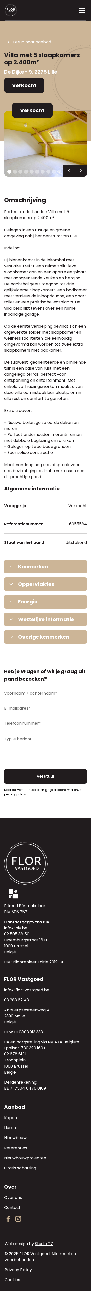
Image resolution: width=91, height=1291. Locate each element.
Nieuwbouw (15, 1138)
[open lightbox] (45, 144)
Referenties (15, 1148)
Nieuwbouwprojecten (25, 1158)
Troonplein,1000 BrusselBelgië (16, 1066)
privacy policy (15, 794)
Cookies (12, 1280)
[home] (15, 10)
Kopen (10, 1118)
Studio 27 (44, 1244)
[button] (81, 10)
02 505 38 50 (16, 934)
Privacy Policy (18, 1270)
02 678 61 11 (15, 1054)
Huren (10, 1128)
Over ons (13, 1197)
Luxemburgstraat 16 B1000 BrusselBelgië (25, 946)
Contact (12, 1207)
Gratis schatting (20, 1168)
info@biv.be (15, 928)
